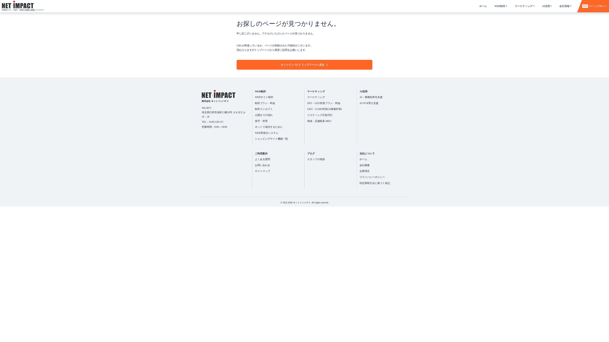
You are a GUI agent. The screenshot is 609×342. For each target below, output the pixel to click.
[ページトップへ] (587, 328)
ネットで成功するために (269, 127)
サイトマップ (262, 171)
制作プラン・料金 (265, 103)
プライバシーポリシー (372, 177)
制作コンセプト (264, 109)
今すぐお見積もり (594, 6)
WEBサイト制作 (264, 97)
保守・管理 (261, 121)
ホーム (483, 6)
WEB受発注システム (266, 133)
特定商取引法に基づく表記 (375, 183)
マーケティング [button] (524, 6)
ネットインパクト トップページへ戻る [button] (302, 64)
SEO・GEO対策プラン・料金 (323, 103)
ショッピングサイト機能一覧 (271, 138)
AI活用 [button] (546, 6)
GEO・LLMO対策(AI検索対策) (324, 109)
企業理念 (365, 171)
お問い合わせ (262, 165)
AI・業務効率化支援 (371, 97)
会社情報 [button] (564, 6)
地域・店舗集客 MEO (319, 121)
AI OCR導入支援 (369, 103)
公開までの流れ (264, 115)
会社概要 (365, 165)
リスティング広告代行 (320, 115)
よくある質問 (262, 159)
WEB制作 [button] (499, 6)
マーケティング (316, 97)
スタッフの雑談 (316, 159)
